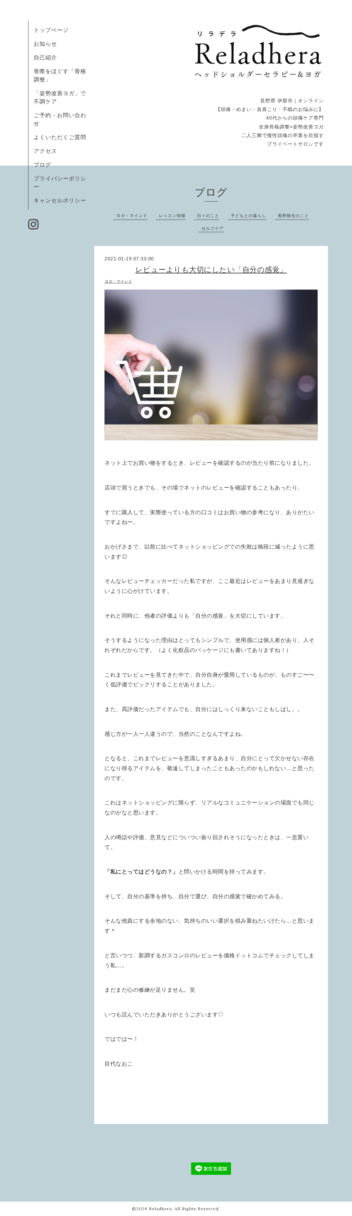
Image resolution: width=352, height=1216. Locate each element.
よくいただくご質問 (60, 137)
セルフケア (212, 228)
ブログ (42, 164)
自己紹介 (45, 57)
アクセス (45, 150)
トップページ (51, 29)
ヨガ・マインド (131, 215)
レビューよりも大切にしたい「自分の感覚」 (211, 269)
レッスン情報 (172, 215)
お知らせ (45, 43)
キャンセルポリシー (60, 200)
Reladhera (160, 1208)
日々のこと (208, 215)
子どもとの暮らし (248, 215)
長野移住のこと (293, 215)
